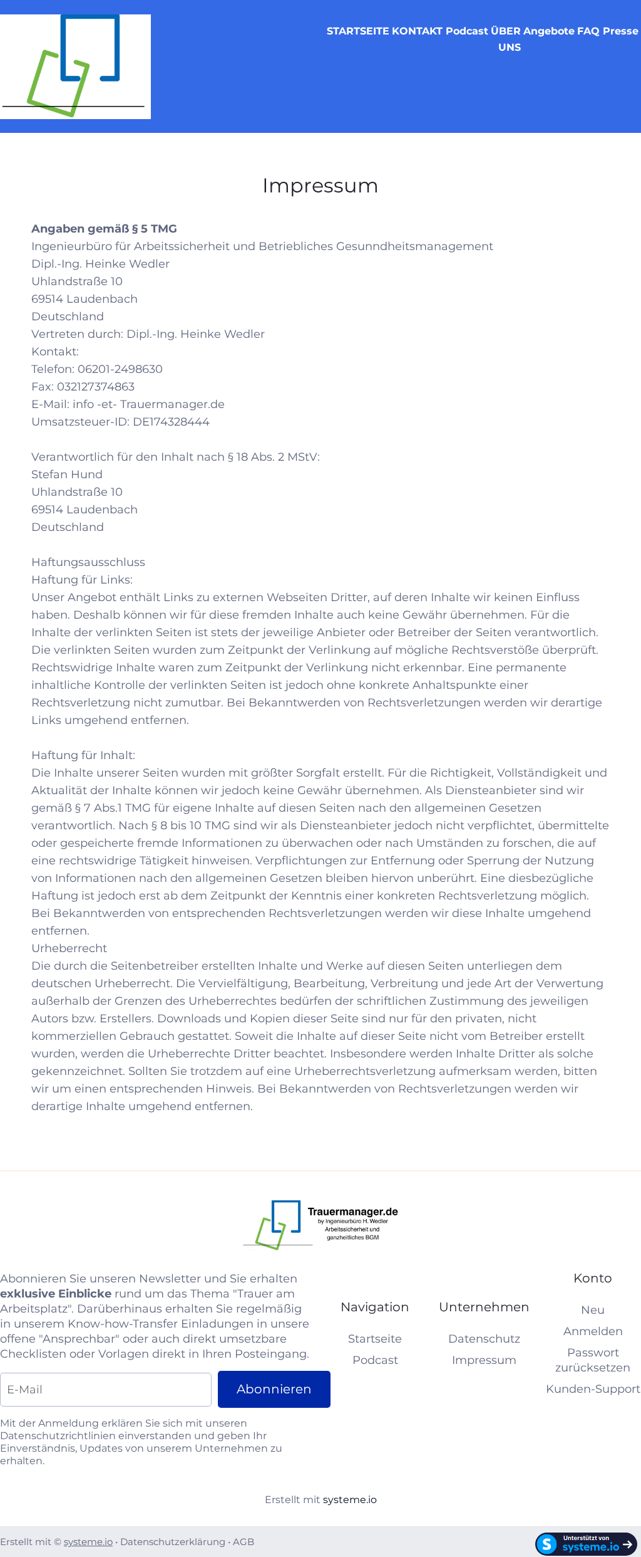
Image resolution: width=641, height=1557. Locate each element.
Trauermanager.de (172, 404)
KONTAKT (417, 31)
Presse (620, 31)
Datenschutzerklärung (172, 1542)
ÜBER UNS (506, 39)
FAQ (588, 31)
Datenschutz (484, 1339)
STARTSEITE (358, 31)
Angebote (549, 31)
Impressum (484, 1360)
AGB (243, 1542)
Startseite (375, 1339)
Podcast (467, 31)
